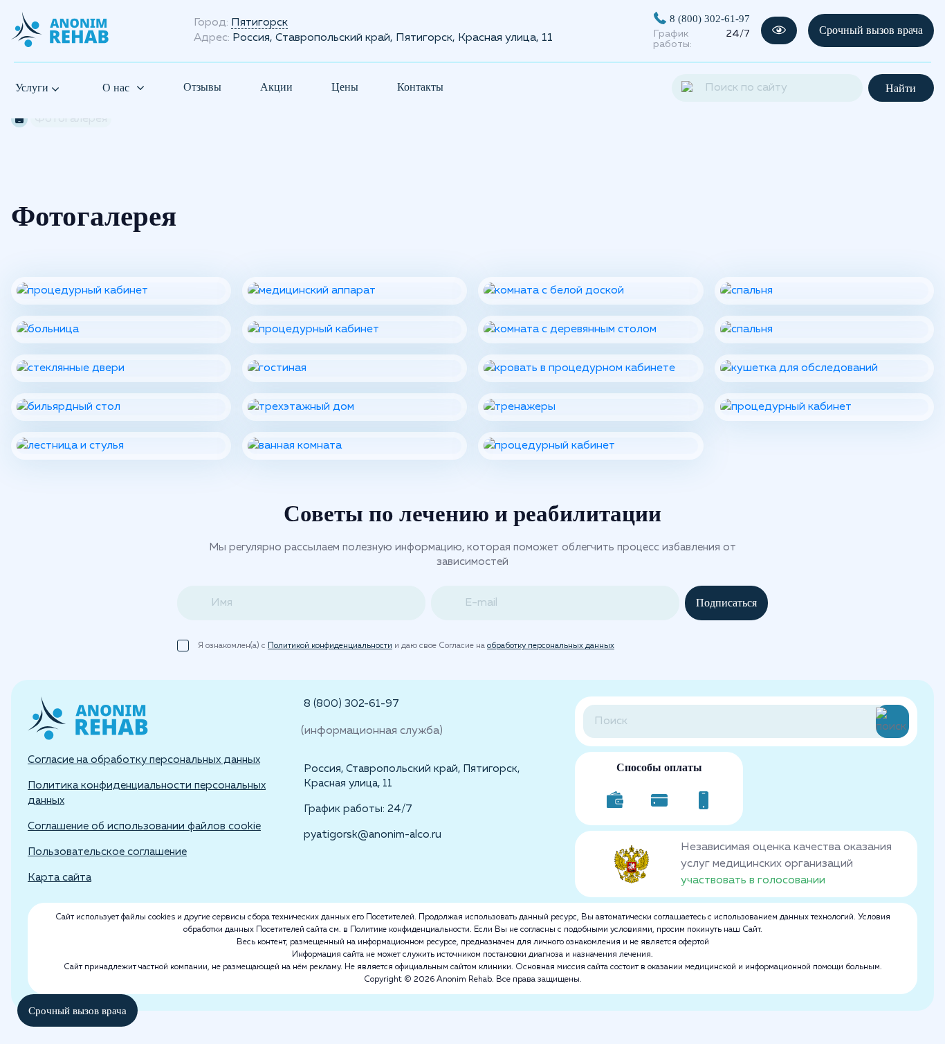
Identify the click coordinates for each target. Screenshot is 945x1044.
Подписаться (726, 603)
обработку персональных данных (550, 646)
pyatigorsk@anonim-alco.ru (372, 834)
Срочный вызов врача (871, 30)
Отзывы (202, 87)
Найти (901, 88)
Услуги (33, 87)
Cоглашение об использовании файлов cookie (144, 826)
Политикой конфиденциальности (330, 646)
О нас (115, 87)
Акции (276, 87)
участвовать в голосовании (753, 880)
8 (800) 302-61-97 (710, 18)
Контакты (420, 87)
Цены (344, 87)
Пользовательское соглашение (107, 852)
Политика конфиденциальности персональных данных (147, 792)
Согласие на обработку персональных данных (144, 760)
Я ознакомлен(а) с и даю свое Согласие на (406, 646)
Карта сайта (59, 877)
